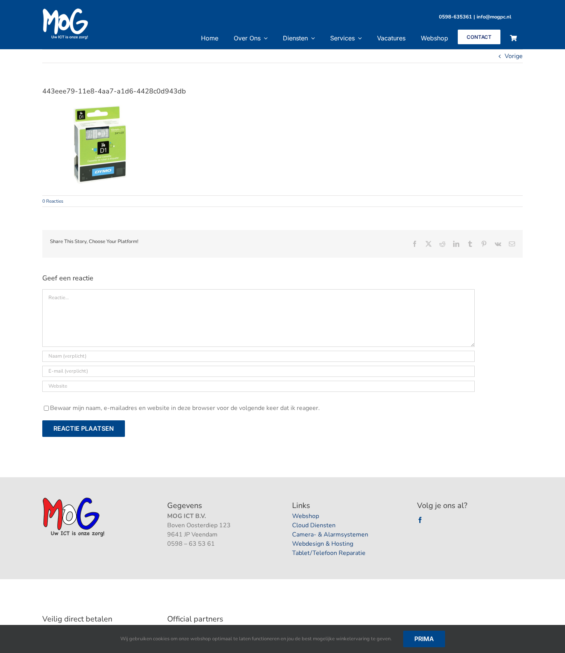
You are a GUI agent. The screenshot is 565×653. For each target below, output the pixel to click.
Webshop (305, 516)
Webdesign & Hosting (322, 544)
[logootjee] (74, 499)
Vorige (514, 56)
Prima (424, 639)
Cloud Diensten (314, 525)
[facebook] (420, 520)
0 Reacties (52, 201)
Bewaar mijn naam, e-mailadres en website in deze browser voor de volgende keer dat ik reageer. (185, 408)
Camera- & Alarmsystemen (330, 534)
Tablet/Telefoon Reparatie (329, 553)
